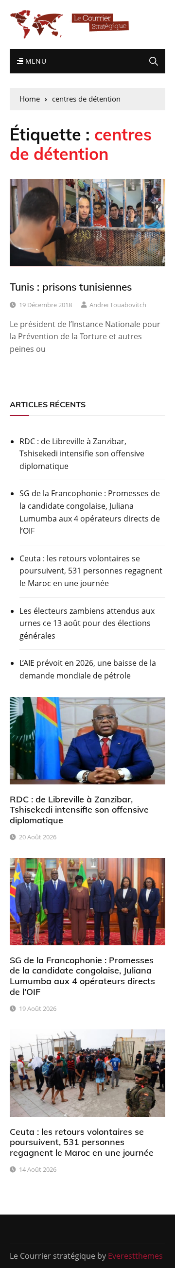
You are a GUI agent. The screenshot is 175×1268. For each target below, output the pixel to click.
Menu (34, 61)
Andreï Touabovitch (117, 304)
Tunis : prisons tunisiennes (71, 286)
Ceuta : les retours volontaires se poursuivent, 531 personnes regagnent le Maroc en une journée (90, 571)
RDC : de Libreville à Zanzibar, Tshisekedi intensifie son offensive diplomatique (81, 453)
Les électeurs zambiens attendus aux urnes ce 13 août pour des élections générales (87, 623)
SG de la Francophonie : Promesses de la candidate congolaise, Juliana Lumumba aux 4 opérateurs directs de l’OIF (89, 512)
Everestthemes (135, 1256)
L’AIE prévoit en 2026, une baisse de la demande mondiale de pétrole (87, 669)
